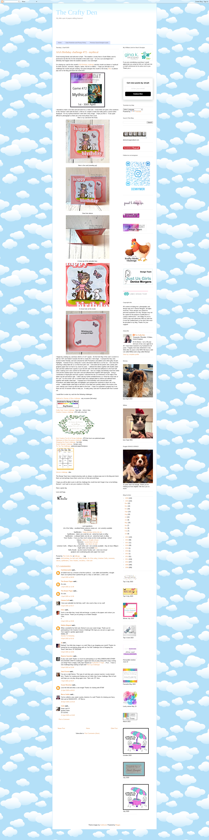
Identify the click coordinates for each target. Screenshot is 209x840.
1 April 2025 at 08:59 (67, 577)
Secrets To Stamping (67, 636)
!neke (63, 706)
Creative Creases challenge (64, 412)
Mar (126, 528)
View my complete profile (131, 354)
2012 (127, 556)
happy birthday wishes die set (92, 532)
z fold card (89, 560)
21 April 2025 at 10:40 (68, 715)
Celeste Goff (65, 600)
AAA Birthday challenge (86, 64)
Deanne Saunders (67, 656)
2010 (127, 562)
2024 (127, 537)
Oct (126, 509)
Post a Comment (64, 719)
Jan (126, 534)
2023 (127, 540)
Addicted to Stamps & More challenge (68, 398)
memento (111, 558)
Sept (126, 511)
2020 (127, 545)
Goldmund (103, 825)
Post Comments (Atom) (92, 733)
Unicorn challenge (61, 472)
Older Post (114, 728)
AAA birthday (65, 558)
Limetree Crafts (103, 558)
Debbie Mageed (66, 625)
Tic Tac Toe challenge (63, 446)
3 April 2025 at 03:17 (67, 606)
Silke (109, 68)
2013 (127, 553)
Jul (126, 517)
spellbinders (65, 560)
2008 (127, 567)
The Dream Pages (67, 581)
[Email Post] (84, 556)
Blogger (117, 825)
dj (61, 642)
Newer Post (61, 728)
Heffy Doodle (83, 558)
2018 (127, 551)
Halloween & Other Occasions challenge (68, 440)
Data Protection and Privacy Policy (76, 42)
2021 (127, 542)
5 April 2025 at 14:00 (67, 652)
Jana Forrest (65, 671)
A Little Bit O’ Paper (98, 663)
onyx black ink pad (91, 544)
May (126, 522)
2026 (127, 498)
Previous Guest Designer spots (99, 42)
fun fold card (74, 558)
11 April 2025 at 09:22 (68, 690)
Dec (126, 503)
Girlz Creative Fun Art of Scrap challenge (69, 438)
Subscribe (138, 94)
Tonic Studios (74, 560)
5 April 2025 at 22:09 (67, 667)
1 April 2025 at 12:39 (67, 596)
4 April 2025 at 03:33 (67, 638)
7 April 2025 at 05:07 (67, 681)
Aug (126, 514)
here (96, 548)
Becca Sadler (65, 694)
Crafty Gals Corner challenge (65, 410)
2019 (127, 548)
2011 (127, 559)
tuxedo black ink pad (91, 542)
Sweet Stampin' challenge (64, 444)
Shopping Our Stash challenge (65, 442)
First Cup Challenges (93, 664)
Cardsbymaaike (66, 570)
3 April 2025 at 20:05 (67, 621)
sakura (58, 560)
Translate (138, 111)
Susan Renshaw (66, 685)
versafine (82, 560)
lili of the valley (92, 558)
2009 (127, 565)
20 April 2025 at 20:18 (68, 702)
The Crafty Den (76, 12)
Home (60, 42)
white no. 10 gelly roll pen (91, 540)
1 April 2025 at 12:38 (67, 587)
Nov (126, 506)
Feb (126, 531)
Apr (126, 525)
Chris (63, 610)
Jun (126, 520)
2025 (127, 501)
